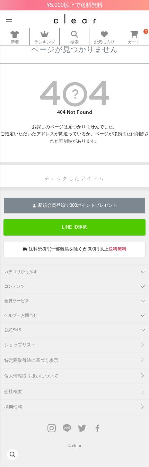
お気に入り (104, 42)
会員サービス (16, 300)
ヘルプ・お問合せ (20, 315)
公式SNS (12, 330)
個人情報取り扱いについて (31, 376)
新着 (15, 42)
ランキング (44, 42)
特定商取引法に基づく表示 (31, 360)
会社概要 (13, 391)
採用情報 (13, 407)
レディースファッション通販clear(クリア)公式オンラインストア (75, 19)
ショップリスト (20, 344)
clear (76, 445)
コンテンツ (14, 286)
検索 (74, 42)
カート (134, 42)
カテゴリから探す (20, 271)
